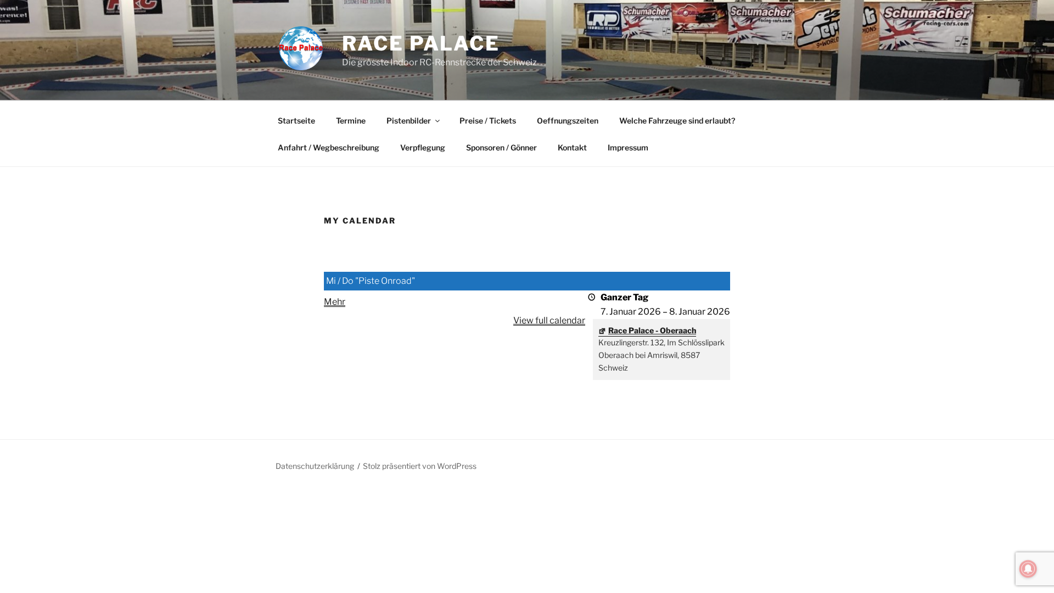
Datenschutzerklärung (315, 466)
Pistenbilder (408, 120)
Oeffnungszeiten (567, 120)
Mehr (334, 301)
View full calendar (549, 320)
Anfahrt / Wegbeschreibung (328, 147)
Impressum (628, 147)
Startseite (296, 120)
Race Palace (421, 43)
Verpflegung (422, 147)
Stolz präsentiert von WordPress (419, 466)
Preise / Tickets (487, 120)
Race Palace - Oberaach (652, 330)
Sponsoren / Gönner (501, 147)
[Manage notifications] (1028, 569)
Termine (351, 120)
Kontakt (572, 147)
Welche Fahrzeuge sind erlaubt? (677, 120)
